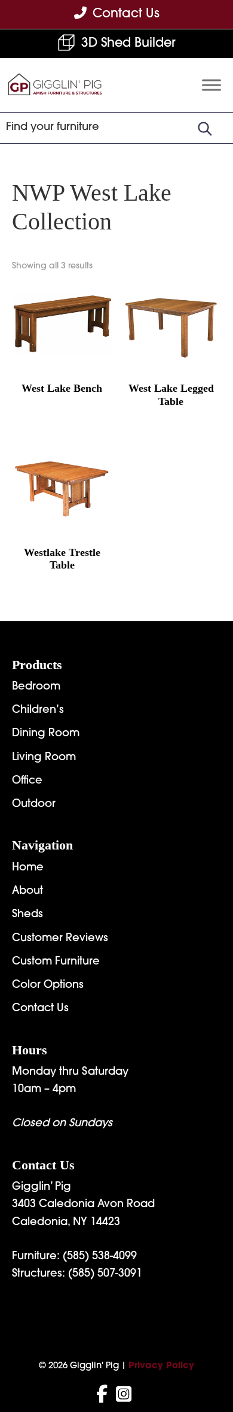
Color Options (48, 985)
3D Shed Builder (128, 43)
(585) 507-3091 (105, 1274)
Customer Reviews (60, 938)
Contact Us (40, 1008)
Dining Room (45, 733)
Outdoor (34, 804)
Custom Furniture (56, 962)
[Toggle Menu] (211, 85)
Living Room (44, 757)
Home (28, 868)
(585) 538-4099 (100, 1256)
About (27, 891)
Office (27, 781)
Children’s (38, 710)
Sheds (27, 914)
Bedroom (36, 687)
